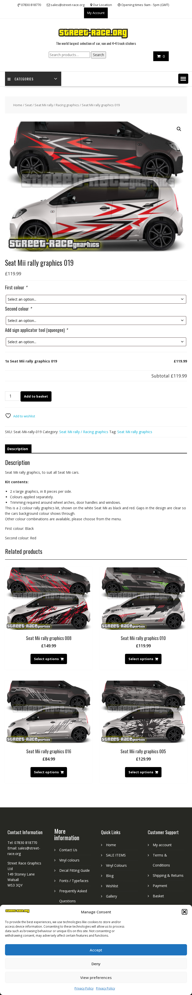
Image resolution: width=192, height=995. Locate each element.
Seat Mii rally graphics (134, 431)
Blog (110, 875)
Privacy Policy (84, 988)
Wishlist (112, 886)
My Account (95, 13)
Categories (24, 78)
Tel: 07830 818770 (22, 842)
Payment (160, 885)
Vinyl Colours (116, 865)
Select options (46, 659)
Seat (28, 105)
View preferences (96, 977)
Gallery (111, 896)
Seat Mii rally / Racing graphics (56, 105)
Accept (96, 949)
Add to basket (36, 396)
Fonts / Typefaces (73, 880)
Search (98, 54)
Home (17, 105)
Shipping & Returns (168, 875)
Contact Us (68, 849)
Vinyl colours (69, 860)
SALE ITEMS (116, 855)
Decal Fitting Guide (74, 870)
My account (162, 844)
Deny (96, 963)
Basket (158, 896)
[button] (184, 911)
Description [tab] (17, 448)
